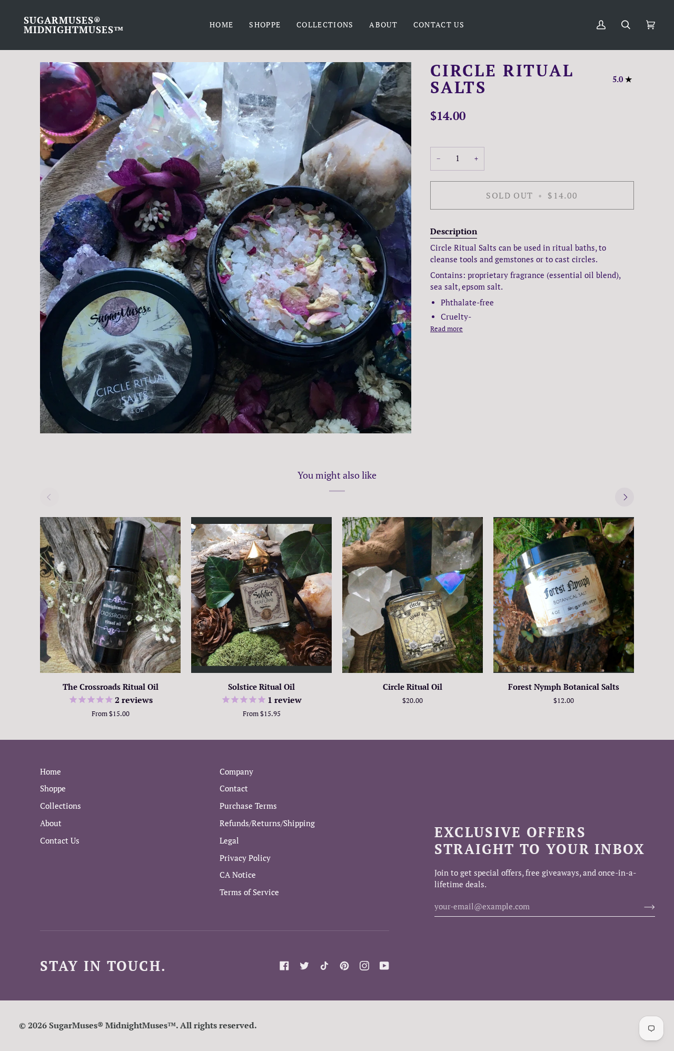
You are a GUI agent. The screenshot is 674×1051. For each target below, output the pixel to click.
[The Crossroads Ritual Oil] (110, 595)
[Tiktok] (324, 965)
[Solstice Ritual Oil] (261, 595)
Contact (234, 789)
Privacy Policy (245, 858)
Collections (60, 806)
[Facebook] (284, 965)
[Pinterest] (344, 965)
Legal (229, 841)
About (51, 823)
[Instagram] (364, 965)
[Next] (624, 497)
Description (453, 230)
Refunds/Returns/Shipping (267, 823)
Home (50, 772)
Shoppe (53, 789)
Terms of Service (249, 892)
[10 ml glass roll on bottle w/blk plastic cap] (110, 595)
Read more (446, 328)
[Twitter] (304, 965)
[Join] (641, 906)
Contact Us (60, 841)
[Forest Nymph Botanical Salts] (563, 595)
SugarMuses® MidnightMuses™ (112, 1025)
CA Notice (238, 875)
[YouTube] (384, 965)
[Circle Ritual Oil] (412, 595)
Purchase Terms (248, 806)
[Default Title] (412, 595)
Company (236, 772)
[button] (265, 24)
